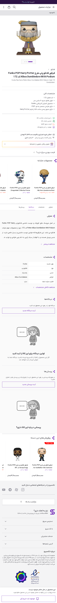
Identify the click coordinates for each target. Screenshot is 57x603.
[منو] (3, 7)
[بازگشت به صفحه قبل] (53, 7)
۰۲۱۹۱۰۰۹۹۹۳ (44, 513)
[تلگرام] (10, 489)
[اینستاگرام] (22, 489)
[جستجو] (14, 7)
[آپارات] (16, 489)
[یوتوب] (3, 489)
